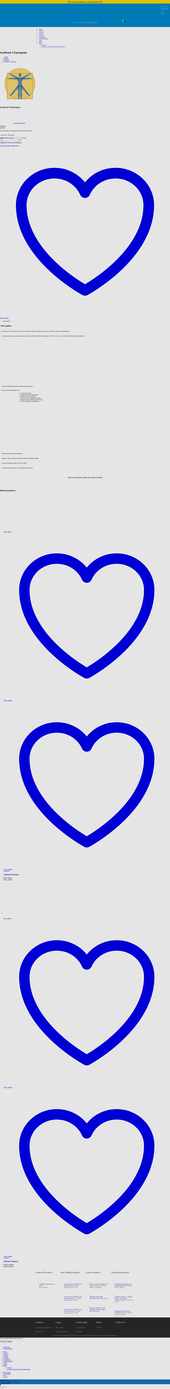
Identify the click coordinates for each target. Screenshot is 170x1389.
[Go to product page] (87, 897)
